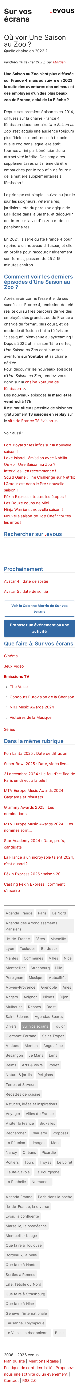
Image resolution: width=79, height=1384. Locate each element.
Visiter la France (20, 1123)
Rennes (34, 1007)
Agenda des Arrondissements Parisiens (31, 926)
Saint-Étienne (17, 1016)
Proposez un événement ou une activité (39, 628)
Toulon (60, 1026)
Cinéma (11, 656)
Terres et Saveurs (21, 1084)
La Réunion (15, 1142)
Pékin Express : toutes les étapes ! (35, 496)
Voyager (13, 1113)
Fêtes (40, 939)
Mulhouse (14, 1007)
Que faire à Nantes (22, 1264)
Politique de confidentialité (28, 1367)
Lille (58, 968)
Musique (36, 977)
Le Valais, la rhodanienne (28, 1332)
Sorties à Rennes (20, 1274)
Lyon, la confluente (22, 1216)
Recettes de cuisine (23, 1094)
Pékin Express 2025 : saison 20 (32, 874)
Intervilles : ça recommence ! (30, 471)
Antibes (12, 1045)
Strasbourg (40, 968)
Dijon (64, 997)
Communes (33, 958)
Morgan (59, 62)
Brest (51, 1007)
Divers (11, 1026)
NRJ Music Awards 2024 (32, 707)
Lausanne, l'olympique (25, 1323)
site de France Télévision (30, 421)
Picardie (49, 1152)
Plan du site (14, 1361)
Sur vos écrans (18, 15)
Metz (55, 1142)
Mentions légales (43, 1361)
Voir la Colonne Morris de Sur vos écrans (39, 608)
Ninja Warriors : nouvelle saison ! (33, 509)
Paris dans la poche (55, 1197)
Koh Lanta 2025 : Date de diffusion (35, 753)
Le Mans (35, 1055)
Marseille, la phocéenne (26, 1226)
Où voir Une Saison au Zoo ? (29, 464)
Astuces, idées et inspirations (31, 1104)
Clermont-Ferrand (21, 1036)
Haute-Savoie (18, 1172)
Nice (68, 958)
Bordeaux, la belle (21, 1255)
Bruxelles (47, 1123)
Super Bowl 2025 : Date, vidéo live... (37, 764)
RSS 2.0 (29, 1380)
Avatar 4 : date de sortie (26, 581)
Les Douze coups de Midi (26, 503)
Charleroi (39, 1133)
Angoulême (53, 1045)
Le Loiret (64, 1162)
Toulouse (27, 948)
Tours (29, 1162)
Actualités (57, 977)
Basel (59, 1332)
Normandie (41, 1181)
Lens (53, 1055)
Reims (11, 1065)
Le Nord (59, 913)
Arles (67, 987)
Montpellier (15, 968)
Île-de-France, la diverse (27, 1206)
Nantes (12, 958)
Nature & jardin (19, 1074)
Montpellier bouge (21, 1235)
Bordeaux (49, 948)
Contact (11, 1380)
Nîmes (48, 997)
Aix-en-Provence (20, 987)
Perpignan (14, 977)
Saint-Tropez (53, 1036)
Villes (53, 958)
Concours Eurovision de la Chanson (42, 697)
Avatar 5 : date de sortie (26, 591)
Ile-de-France (18, 939)
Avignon (30, 997)
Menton (31, 1045)
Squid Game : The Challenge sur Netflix (39, 477)
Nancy (11, 1152)
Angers (12, 997)
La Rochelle (16, 1181)
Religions (45, 1074)
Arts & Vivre (32, 1065)
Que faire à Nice (20, 1303)
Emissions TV (16, 676)
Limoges (38, 1142)
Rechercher (16, 1133)
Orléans (29, 1152)
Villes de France (40, 1113)
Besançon (14, 1055)
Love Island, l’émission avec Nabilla (35, 458)
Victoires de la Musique (30, 717)
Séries (9, 729)
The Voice (19, 686)
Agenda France (19, 913)
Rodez (53, 1065)
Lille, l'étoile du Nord (23, 1284)
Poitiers (12, 1162)
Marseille (58, 939)
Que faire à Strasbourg (25, 1294)
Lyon (10, 948)
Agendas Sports (49, 1016)
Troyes (45, 1162)
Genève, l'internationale (26, 1313)
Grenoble (49, 987)
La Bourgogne (47, 1172)
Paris (42, 913)
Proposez (60, 1133)
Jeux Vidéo (14, 666)
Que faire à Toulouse (24, 1245)
